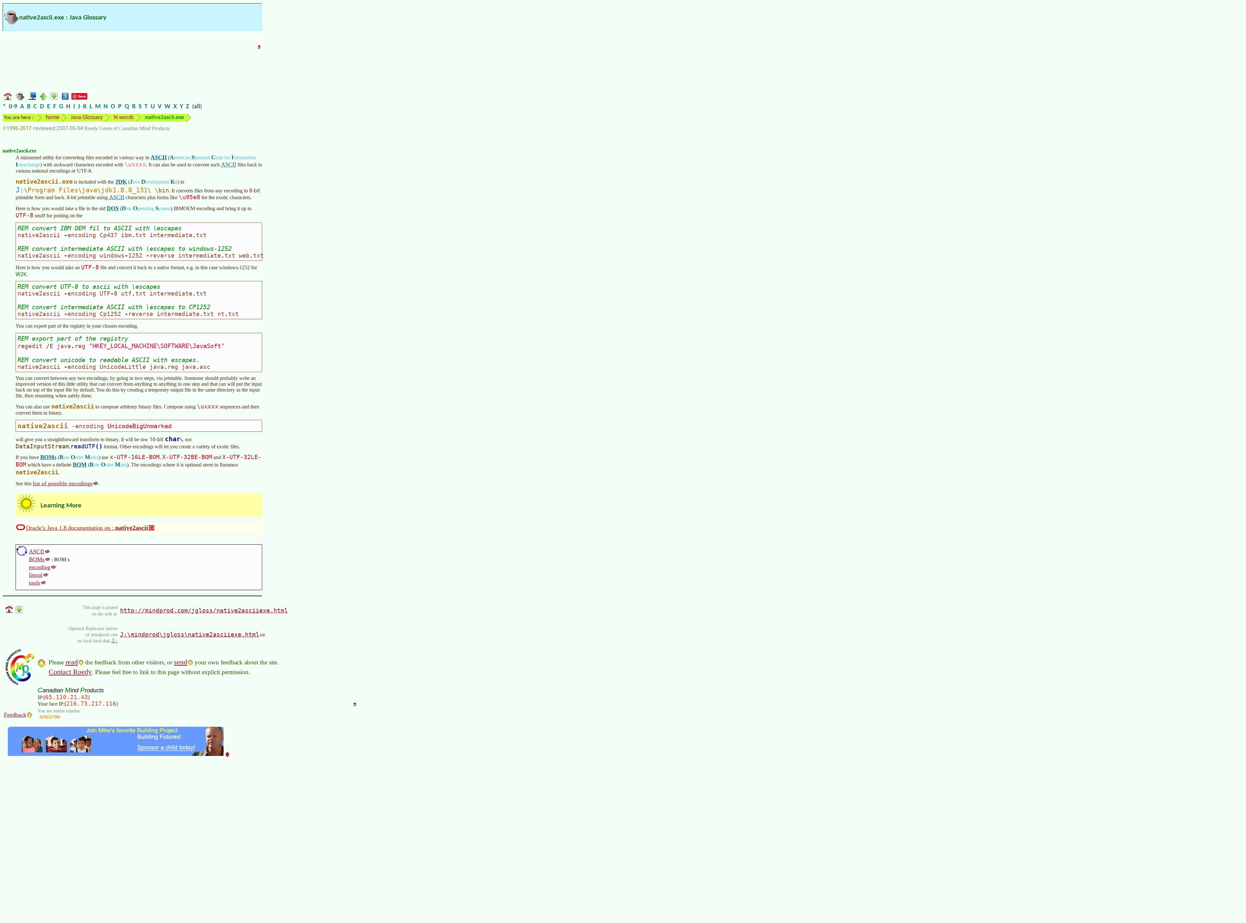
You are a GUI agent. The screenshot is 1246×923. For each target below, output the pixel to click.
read (72, 662)
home (52, 118)
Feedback (15, 714)
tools (34, 582)
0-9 (13, 106)
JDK (121, 181)
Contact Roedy (70, 672)
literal (36, 575)
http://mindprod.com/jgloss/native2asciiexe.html (204, 610)
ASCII (159, 157)
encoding (39, 567)
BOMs (48, 457)
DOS (113, 208)
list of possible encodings (62, 483)
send (180, 662)
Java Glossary (87, 118)
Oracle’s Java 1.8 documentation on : (87, 527)
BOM (80, 464)
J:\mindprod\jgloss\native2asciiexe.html (189, 634)
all (197, 106)
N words (124, 118)
